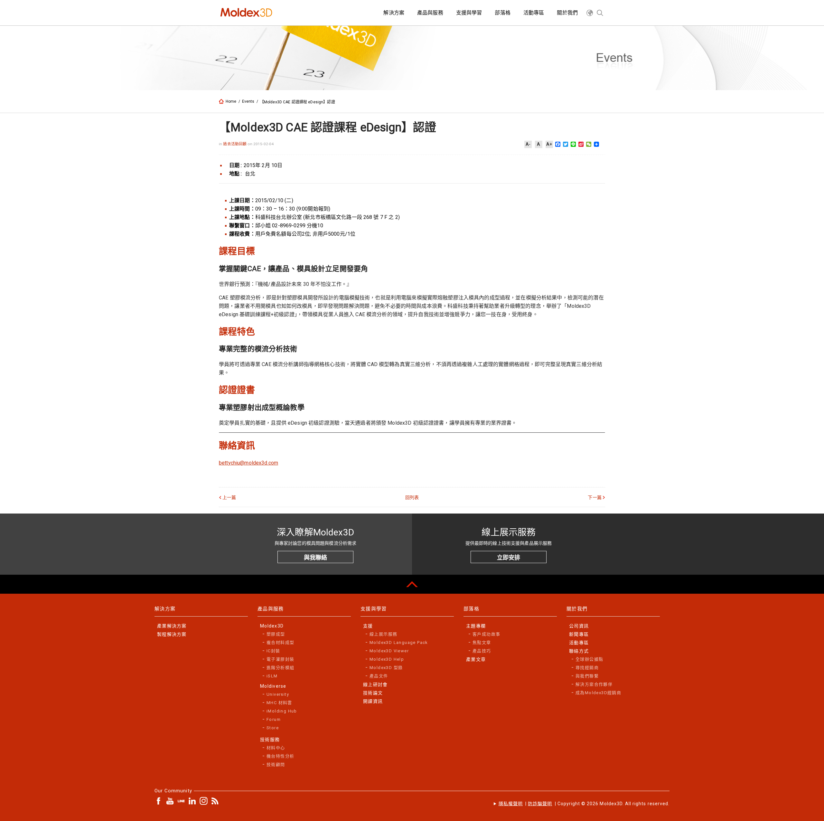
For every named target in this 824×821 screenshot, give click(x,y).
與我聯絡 (315, 557)
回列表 (412, 497)
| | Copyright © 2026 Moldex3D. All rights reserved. (584, 803)
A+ (549, 144)
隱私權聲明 (511, 803)
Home (231, 101)
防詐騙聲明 (540, 803)
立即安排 (508, 557)
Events (248, 101)
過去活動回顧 (235, 144)
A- (528, 144)
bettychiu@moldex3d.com (248, 463)
